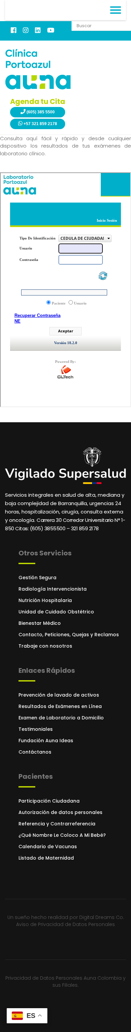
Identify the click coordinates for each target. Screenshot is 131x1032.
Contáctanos (34, 752)
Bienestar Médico (39, 623)
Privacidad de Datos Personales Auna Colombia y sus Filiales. (65, 981)
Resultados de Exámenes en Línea (60, 706)
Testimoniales (35, 729)
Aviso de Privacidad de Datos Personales (65, 924)
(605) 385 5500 (40, 112)
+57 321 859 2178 (40, 123)
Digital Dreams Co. (101, 917)
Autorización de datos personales (60, 812)
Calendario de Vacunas (47, 846)
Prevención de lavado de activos (58, 695)
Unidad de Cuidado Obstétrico (56, 611)
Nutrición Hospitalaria (45, 600)
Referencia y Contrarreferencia (56, 823)
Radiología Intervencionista (52, 589)
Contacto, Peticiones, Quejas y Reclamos (68, 634)
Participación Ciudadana (49, 801)
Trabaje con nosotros (45, 646)
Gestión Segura (37, 577)
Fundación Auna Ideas (45, 740)
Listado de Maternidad (46, 858)
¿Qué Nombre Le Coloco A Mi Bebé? (62, 835)
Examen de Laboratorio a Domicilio (61, 717)
